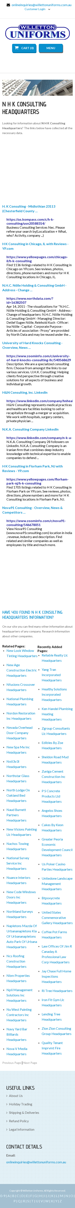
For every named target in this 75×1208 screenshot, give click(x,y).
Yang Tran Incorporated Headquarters (52, 674)
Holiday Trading (20, 1104)
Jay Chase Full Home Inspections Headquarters (56, 976)
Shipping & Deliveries (24, 1112)
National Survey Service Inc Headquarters (17, 863)
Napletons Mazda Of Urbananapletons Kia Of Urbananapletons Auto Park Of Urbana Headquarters (21, 936)
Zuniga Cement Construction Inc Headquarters (53, 776)
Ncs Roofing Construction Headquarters (16, 961)
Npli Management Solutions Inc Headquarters (19, 995)
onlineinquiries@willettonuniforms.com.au (41, 5)
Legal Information (21, 1129)
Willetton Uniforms (37, 32)
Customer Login (35, 9)
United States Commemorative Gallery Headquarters (57, 917)
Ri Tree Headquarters (57, 991)
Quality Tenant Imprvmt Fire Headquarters (52, 1048)
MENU (50, 48)
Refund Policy (19, 1121)
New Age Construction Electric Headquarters (21, 670)
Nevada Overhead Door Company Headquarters (19, 732)
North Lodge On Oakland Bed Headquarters (18, 795)
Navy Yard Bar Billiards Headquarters (16, 1034)
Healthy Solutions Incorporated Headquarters (54, 694)
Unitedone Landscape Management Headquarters (57, 883)
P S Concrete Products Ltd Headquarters (52, 796)
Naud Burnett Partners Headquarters (16, 815)
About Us (16, 1096)
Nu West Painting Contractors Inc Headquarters (19, 1014)
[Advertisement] (37, 170)
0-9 (2, 1196)
